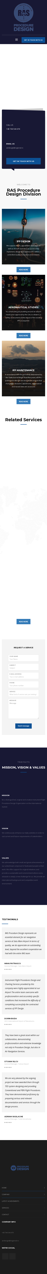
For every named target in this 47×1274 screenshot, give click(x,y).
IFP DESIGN (23, 241)
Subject (12, 665)
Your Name (13, 656)
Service (12, 691)
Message (12, 700)
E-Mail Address (15, 674)
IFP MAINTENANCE (24, 370)
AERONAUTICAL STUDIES (23, 307)
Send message (23, 726)
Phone (11, 683)
